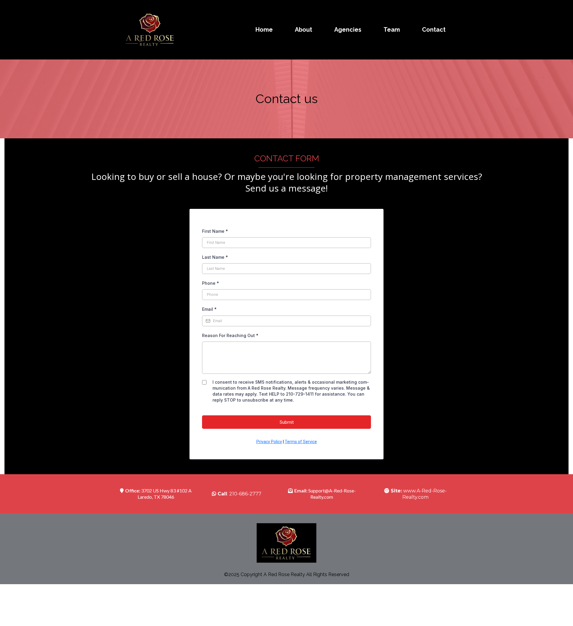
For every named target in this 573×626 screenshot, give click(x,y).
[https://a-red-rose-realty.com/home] (150, 29)
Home (264, 29)
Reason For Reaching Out (230, 335)
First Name (215, 231)
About (303, 29)
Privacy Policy (269, 441)
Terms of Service (301, 441)
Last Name (215, 257)
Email (209, 309)
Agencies (347, 29)
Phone (210, 283)
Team (391, 29)
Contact (434, 29)
